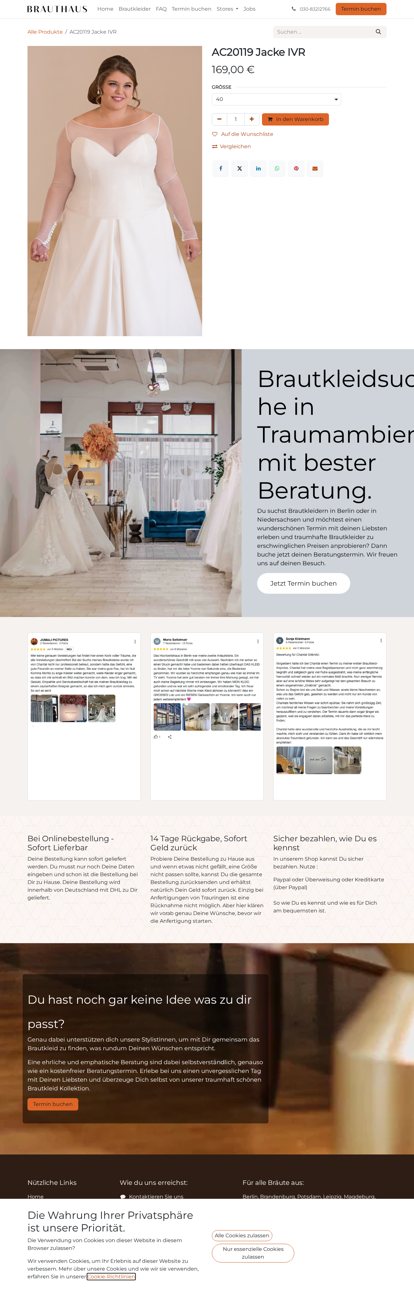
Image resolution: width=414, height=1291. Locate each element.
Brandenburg (277, 1197)
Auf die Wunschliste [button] (246, 134)
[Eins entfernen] (219, 119)
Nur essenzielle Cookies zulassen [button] (253, 1253)
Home (35, 1197)
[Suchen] (378, 32)
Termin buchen (361, 9)
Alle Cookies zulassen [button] (242, 1235)
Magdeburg (359, 1197)
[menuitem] (105, 9)
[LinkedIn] (258, 168)
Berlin (250, 1197)
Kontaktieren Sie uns (156, 1197)
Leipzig (332, 1197)
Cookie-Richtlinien (111, 1277)
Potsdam (309, 1197)
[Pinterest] (296, 168)
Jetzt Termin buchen (303, 583)
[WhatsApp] (277, 168)
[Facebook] (220, 168)
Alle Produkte (45, 32)
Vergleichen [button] (235, 146)
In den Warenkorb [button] (299, 119)
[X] (239, 168)
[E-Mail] (315, 168)
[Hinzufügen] (251, 119)
